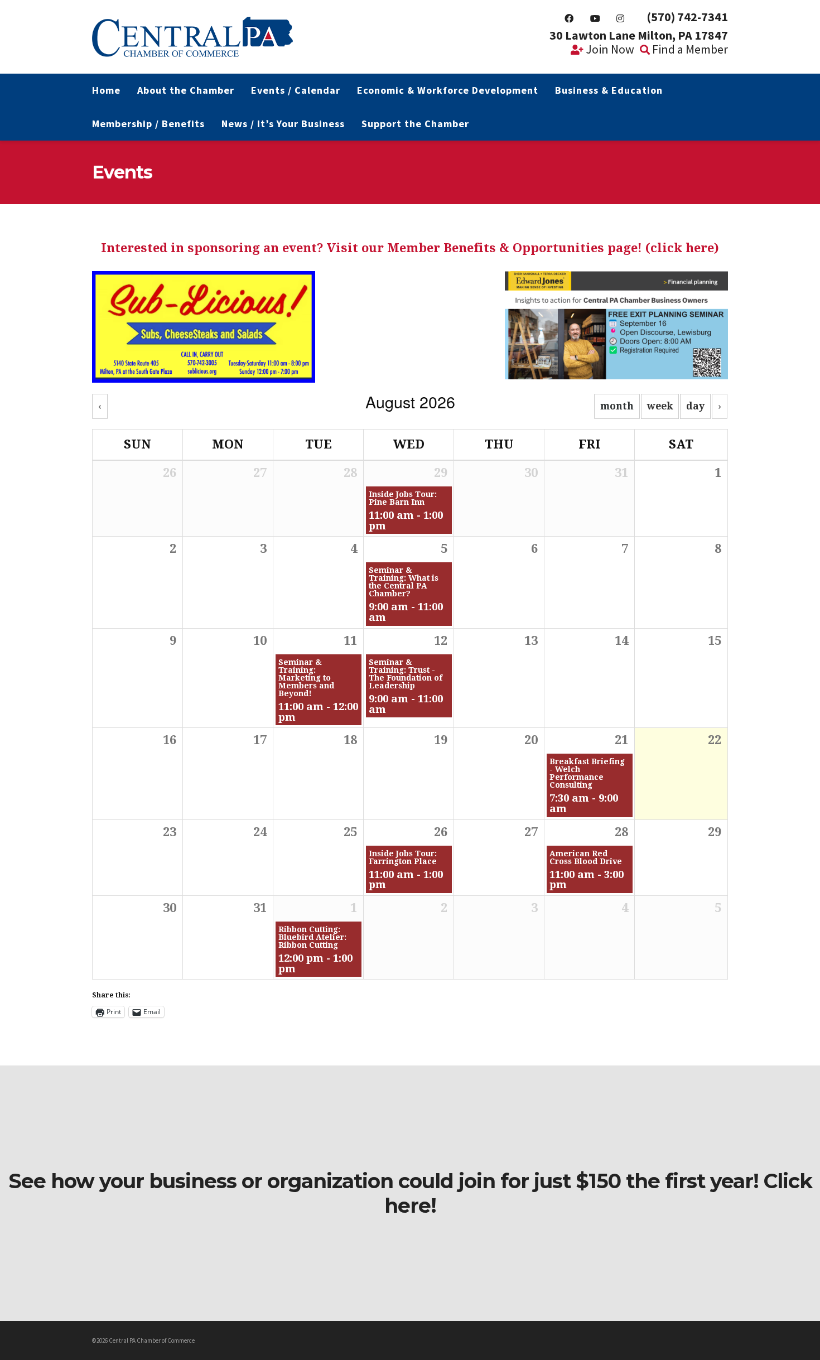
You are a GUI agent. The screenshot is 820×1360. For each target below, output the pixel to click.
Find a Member (689, 49)
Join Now (608, 49)
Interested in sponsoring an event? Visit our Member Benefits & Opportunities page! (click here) (410, 248)
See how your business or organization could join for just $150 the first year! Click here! (410, 1193)
